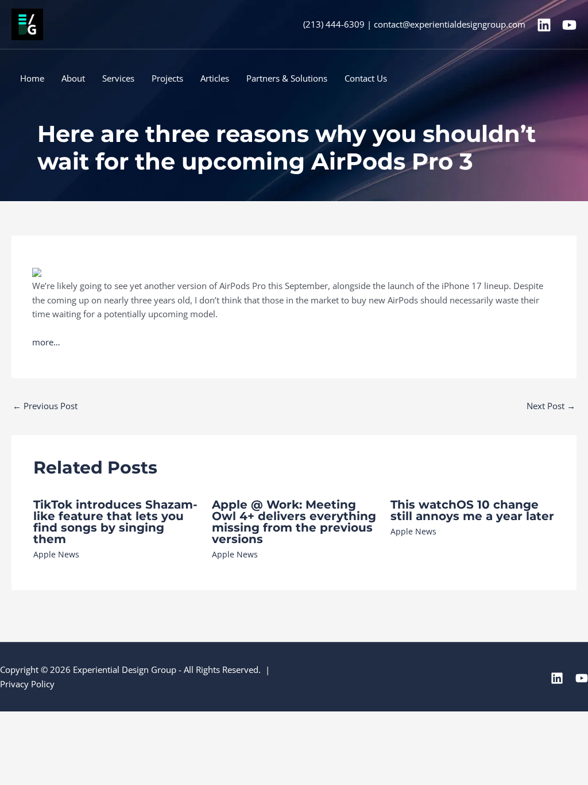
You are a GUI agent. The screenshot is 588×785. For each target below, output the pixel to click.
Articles (214, 78)
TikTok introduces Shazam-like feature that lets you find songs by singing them (115, 522)
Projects (167, 78)
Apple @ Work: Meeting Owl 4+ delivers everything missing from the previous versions (294, 522)
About (73, 78)
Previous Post (45, 405)
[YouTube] (569, 25)
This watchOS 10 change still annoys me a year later (472, 510)
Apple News (56, 554)
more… (46, 342)
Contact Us (366, 78)
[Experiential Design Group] (27, 23)
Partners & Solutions (286, 78)
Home (32, 78)
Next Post (551, 405)
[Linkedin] (544, 25)
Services (118, 78)
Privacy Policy (27, 684)
